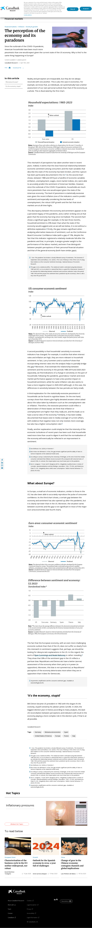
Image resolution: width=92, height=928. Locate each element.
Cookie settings (28, 15)
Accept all (85, 8)
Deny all (72, 9)
